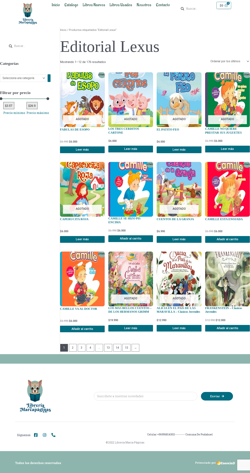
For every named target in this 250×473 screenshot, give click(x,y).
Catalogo (71, 5)
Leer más (82, 150)
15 (126, 348)
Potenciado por (205, 462)
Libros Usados (121, 5)
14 (117, 348)
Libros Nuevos (94, 5)
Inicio (56, 5)
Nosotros (144, 5)
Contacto (163, 5)
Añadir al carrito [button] (130, 238)
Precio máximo (38, 113)
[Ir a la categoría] (49, 78)
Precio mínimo (14, 113)
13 (108, 348)
